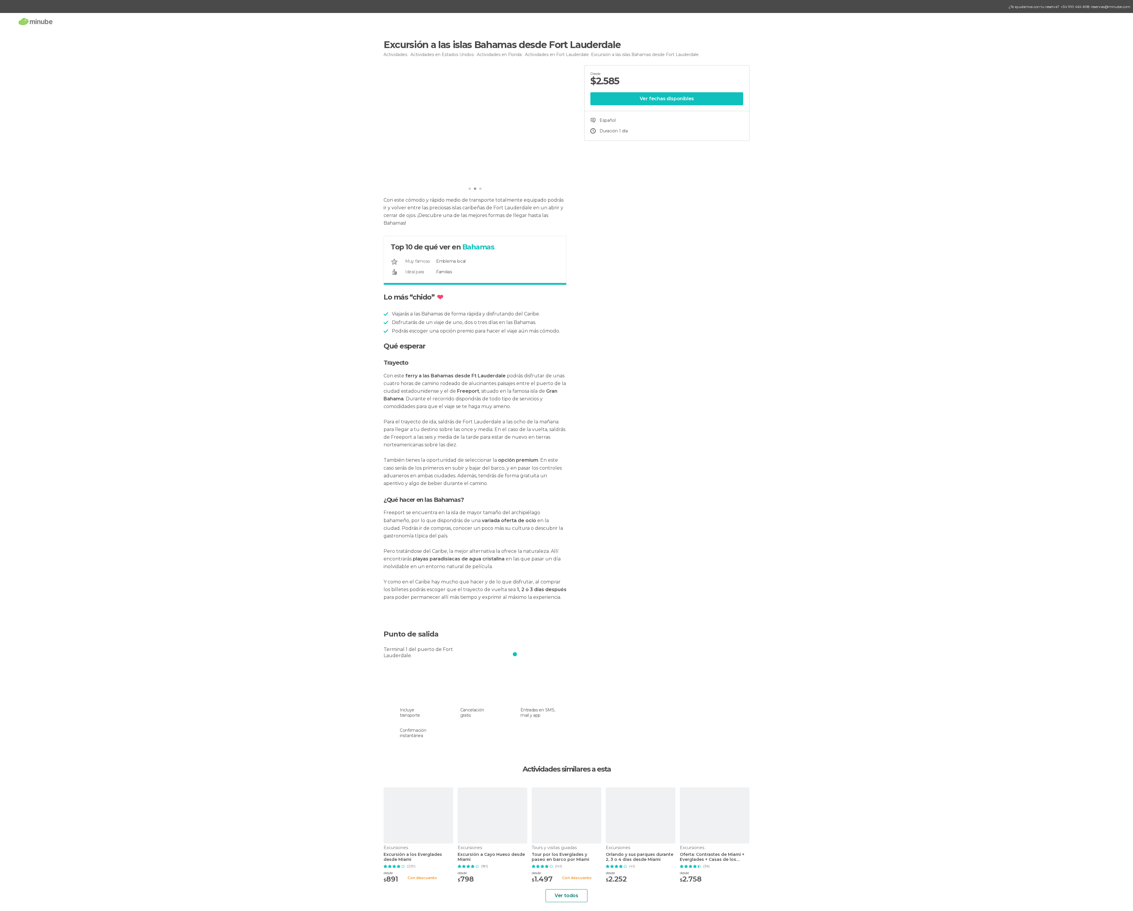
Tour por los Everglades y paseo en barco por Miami (560, 857)
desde (388, 873)
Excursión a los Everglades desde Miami (413, 857)
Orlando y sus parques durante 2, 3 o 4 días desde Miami (639, 857)
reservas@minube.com (1110, 6)
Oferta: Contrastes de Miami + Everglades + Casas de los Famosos (712, 857)
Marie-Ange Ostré (413, 175)
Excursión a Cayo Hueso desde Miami (491, 857)
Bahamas (478, 247)
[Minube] (36, 21)
